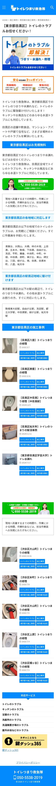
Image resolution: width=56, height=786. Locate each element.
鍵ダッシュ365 (10, 750)
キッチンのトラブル (13, 709)
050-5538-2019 (29, 778)
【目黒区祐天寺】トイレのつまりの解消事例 (35, 428)
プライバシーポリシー (28, 762)
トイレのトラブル (11, 704)
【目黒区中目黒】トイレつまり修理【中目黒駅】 (35, 399)
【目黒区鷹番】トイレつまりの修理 (35, 370)
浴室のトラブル (10, 714)
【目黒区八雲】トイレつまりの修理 (35, 341)
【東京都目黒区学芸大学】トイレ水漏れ (35, 457)
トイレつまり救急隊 (28, 771)
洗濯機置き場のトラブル (15, 725)
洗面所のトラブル (11, 719)
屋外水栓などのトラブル (15, 730)
